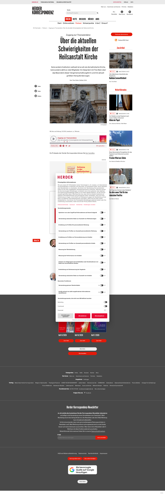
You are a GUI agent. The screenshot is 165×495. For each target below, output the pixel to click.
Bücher (91, 19)
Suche (68, 10)
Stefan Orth (83, 80)
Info (132, 2)
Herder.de (35, 2)
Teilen (39, 86)
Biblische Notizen (97, 385)
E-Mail (59, 435)
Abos (97, 19)
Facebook (88, 393)
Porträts (124, 7)
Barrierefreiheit (93, 453)
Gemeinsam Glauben (58, 385)
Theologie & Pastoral (47, 2)
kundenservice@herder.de (86, 389)
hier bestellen (90, 153)
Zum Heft (66, 341)
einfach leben (82, 383)
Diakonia (105, 385)
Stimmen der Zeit (91, 383)
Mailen (39, 96)
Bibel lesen (78, 385)
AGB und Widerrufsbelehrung (67, 453)
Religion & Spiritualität (64, 2)
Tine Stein (75, 80)
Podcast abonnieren (121, 34)
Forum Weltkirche (47, 385)
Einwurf (105, 23)
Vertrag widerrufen (74, 458)
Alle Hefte (82, 349)
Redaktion (130, 7)
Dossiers (82, 19)
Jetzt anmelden (101, 437)
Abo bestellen (82, 353)
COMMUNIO (101, 383)
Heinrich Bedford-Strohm (118, 161)
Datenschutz (82, 453)
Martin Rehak (115, 199)
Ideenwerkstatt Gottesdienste (122, 383)
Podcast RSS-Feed (123, 40)
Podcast (78, 23)
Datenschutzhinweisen (98, 431)
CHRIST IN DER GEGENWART (69, 383)
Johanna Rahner (116, 123)
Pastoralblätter (136, 383)
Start (60, 23)
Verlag (126, 2)
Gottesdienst (109, 383)
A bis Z (97, 23)
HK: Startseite (36, 28)
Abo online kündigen (100, 389)
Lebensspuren (69, 385)
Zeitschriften (117, 2)
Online (68, 19)
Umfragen (86, 379)
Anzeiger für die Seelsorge (148, 383)
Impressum (103, 453)
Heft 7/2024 (122, 71)
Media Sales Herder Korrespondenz (24, 383)
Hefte (75, 19)
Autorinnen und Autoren (113, 7)
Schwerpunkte (88, 23)
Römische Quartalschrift (116, 385)
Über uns (103, 7)
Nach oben (82, 481)
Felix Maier (124, 123)
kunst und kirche (86, 385)
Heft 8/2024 (122, 113)
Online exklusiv (68, 23)
